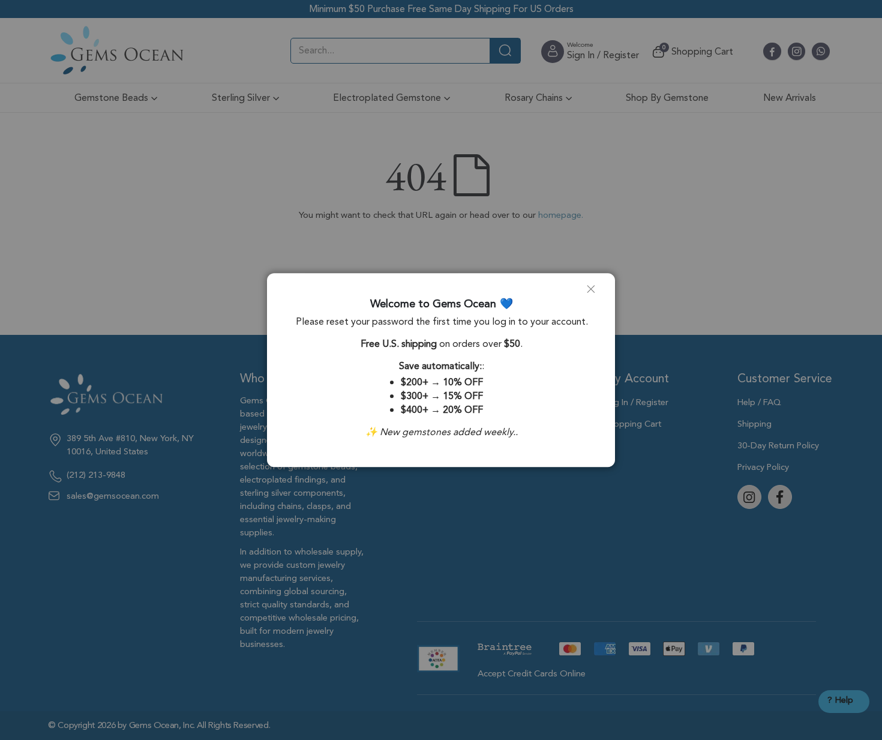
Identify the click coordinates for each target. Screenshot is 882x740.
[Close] (596, 293)
